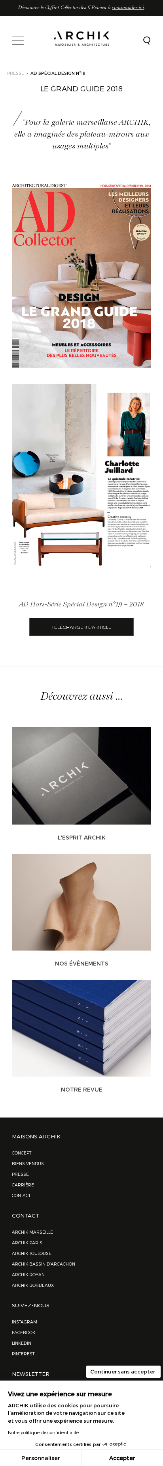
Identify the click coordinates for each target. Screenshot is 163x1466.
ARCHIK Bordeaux (33, 1285)
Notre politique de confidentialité (43, 1432)
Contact (21, 1195)
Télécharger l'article (81, 627)
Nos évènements (81, 963)
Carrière (23, 1184)
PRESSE (15, 73)
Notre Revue (81, 1089)
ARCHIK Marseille (32, 1231)
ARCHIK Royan (28, 1274)
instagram (24, 1321)
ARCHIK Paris (27, 1242)
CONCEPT (21, 1152)
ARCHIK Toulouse (31, 1253)
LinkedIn (21, 1343)
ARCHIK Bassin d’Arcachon (43, 1263)
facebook (23, 1332)
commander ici (128, 7)
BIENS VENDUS (28, 1163)
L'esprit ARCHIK (82, 837)
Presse (20, 1174)
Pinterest (23, 1353)
